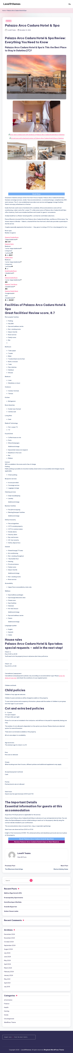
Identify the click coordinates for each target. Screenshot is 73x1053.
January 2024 (8, 975)
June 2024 (7, 957)
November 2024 (9, 938)
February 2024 (9, 971)
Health (6, 1007)
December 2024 (9, 934)
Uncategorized (9, 1019)
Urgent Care (8, 1037)
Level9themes (11, 3)
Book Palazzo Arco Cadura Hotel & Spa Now (36, 839)
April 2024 (7, 964)
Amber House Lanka (11, 911)
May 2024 (7, 960)
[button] (21, 857)
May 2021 (7, 979)
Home (4, 10)
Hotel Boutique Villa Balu (12, 902)
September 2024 (9, 945)
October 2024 (9, 942)
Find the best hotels (20, 1037)
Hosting (6, 1011)
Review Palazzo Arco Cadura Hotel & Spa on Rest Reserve (36, 842)
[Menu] (70, 4)
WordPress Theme (10, 1022)
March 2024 (8, 968)
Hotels (8, 21)
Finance (6, 1004)
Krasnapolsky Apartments (13, 897)
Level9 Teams (24, 853)
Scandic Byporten (10, 907)
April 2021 (7, 983)
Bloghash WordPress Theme (54, 1050)
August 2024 (8, 949)
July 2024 (7, 953)
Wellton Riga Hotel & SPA (13, 893)
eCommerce (8, 1000)
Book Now (36, 194)
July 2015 (7, 987)
